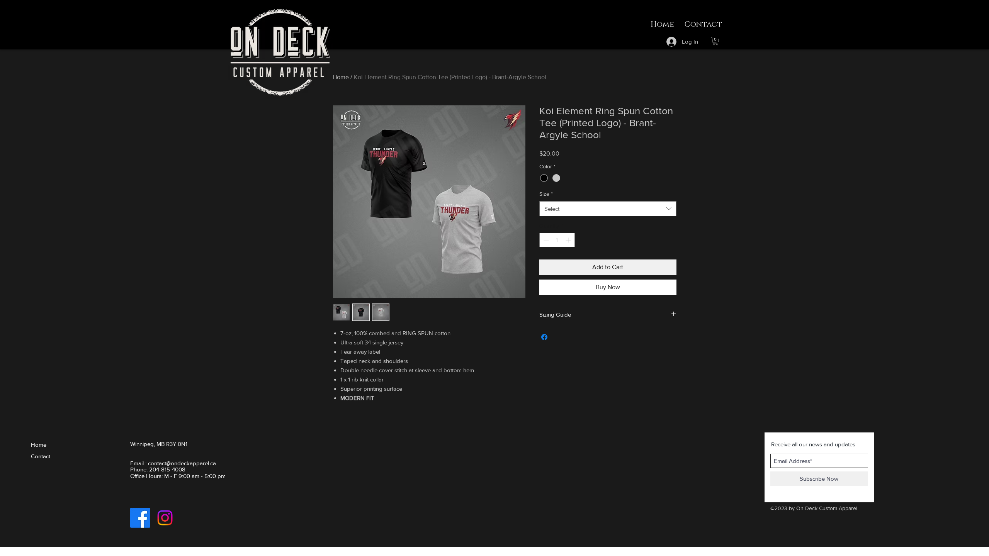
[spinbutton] (557, 240)
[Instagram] (165, 518)
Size (546, 194)
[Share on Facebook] (544, 337)
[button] (715, 41)
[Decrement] (545, 240)
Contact (40, 456)
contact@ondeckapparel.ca (182, 463)
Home (341, 77)
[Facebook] (140, 518)
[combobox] (607, 208)
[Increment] (569, 240)
